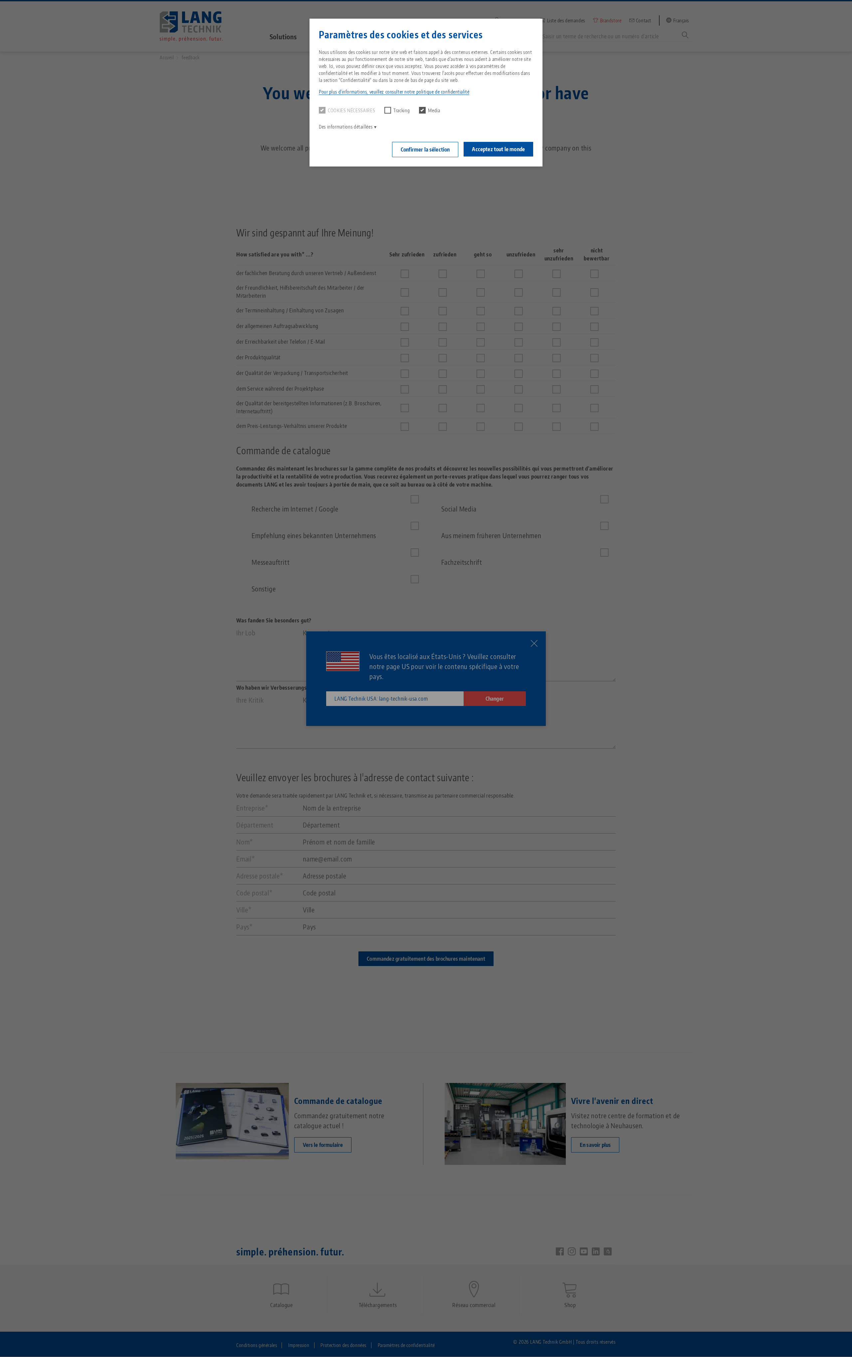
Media (434, 110)
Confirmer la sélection (425, 149)
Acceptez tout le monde (498, 149)
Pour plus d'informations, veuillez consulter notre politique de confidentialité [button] (394, 92)
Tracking (401, 110)
